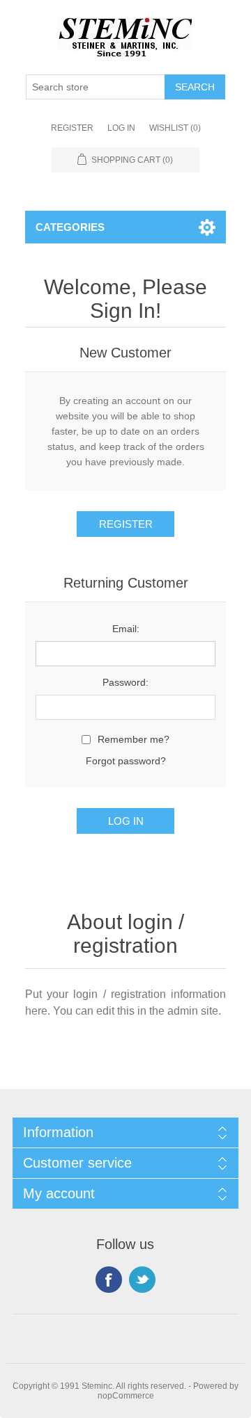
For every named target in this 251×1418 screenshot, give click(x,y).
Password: (125, 682)
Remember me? (133, 739)
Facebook (109, 1279)
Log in (121, 128)
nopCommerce (126, 1396)
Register (72, 128)
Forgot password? (126, 760)
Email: (125, 628)
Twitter (142, 1279)
